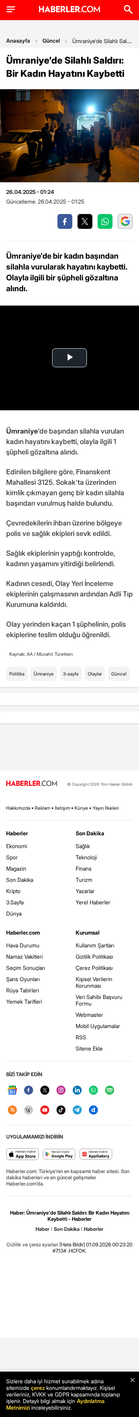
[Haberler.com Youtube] (45, 1110)
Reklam (42, 808)
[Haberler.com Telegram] (77, 1110)
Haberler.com (23, 932)
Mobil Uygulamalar (98, 1026)
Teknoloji (86, 857)
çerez (38, 1387)
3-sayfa (70, 674)
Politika (16, 674)
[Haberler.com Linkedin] (77, 1090)
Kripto (13, 891)
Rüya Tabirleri (22, 990)
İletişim (62, 808)
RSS (81, 1037)
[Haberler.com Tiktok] (61, 1110)
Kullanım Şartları (95, 945)
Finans (84, 868)
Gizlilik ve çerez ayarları (32, 1244)
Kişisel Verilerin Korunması (94, 982)
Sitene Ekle (89, 1048)
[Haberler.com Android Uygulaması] (59, 1154)
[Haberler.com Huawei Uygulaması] (96, 1154)
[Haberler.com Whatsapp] (93, 1090)
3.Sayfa (15, 902)
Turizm (84, 879)
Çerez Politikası (94, 967)
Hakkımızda (18, 808)
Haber (42, 1229)
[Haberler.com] (31, 784)
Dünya (14, 913)
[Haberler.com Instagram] (61, 1090)
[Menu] (10, 9)
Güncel (51, 40)
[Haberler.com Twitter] (45, 1090)
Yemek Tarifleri (24, 1001)
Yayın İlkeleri (106, 808)
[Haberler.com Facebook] (28, 1090)
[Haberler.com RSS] (12, 1110)
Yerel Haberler (93, 902)
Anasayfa (18, 40)
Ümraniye (44, 674)
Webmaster (89, 1014)
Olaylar (95, 674)
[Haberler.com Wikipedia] (28, 1110)
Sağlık (83, 846)
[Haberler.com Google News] (12, 1090)
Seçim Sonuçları (25, 967)
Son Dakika (19, 879)
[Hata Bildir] (72, 1244)
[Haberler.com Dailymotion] (93, 1110)
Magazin (16, 868)
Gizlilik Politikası (94, 956)
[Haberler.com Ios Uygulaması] (22, 1154)
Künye (81, 808)
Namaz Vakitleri (24, 956)
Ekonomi (16, 846)
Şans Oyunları (23, 979)
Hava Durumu (22, 945)
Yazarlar (85, 891)
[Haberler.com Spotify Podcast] (109, 1090)
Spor (12, 857)
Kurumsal (88, 932)
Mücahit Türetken (55, 654)
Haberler (17, 833)
